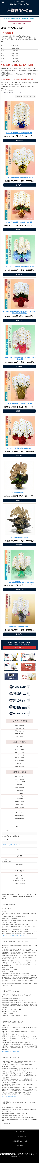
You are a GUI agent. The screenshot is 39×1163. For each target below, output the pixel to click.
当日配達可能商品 (19, 801)
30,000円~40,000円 (19, 757)
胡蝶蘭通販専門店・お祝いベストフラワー (19, 1154)
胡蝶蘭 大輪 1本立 (19, 725)
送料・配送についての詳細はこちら (10, 1051)
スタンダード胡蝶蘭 (19, 779)
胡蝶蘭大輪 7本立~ (19, 733)
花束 (19, 810)
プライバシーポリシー (19, 883)
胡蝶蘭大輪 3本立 (19, 728)
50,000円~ (19, 763)
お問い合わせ (19, 878)
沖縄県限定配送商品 (19, 818)
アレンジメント (19, 812)
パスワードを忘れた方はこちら (11, 845)
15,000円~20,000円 (19, 752)
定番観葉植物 (19, 804)
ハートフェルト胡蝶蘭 (19, 782)
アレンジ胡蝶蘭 (19, 793)
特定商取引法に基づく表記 (19, 880)
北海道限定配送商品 (19, 815)
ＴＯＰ (3, 18)
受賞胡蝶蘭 (19, 784)
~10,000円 (19, 746)
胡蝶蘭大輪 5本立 (19, 731)
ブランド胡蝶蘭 (19, 790)
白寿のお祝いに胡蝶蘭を (28, 18)
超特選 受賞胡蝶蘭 (19, 787)
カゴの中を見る (19, 864)
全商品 (8, 18)
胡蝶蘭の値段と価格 (19, 766)
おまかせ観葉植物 (19, 807)
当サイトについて (19, 875)
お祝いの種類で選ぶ (16, 18)
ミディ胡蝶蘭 (19, 736)
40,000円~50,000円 (19, 760)
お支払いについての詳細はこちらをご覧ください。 (14, 936)
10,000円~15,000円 (19, 749)
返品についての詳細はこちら (9, 1096)
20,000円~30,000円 (19, 755)
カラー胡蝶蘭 (19, 796)
